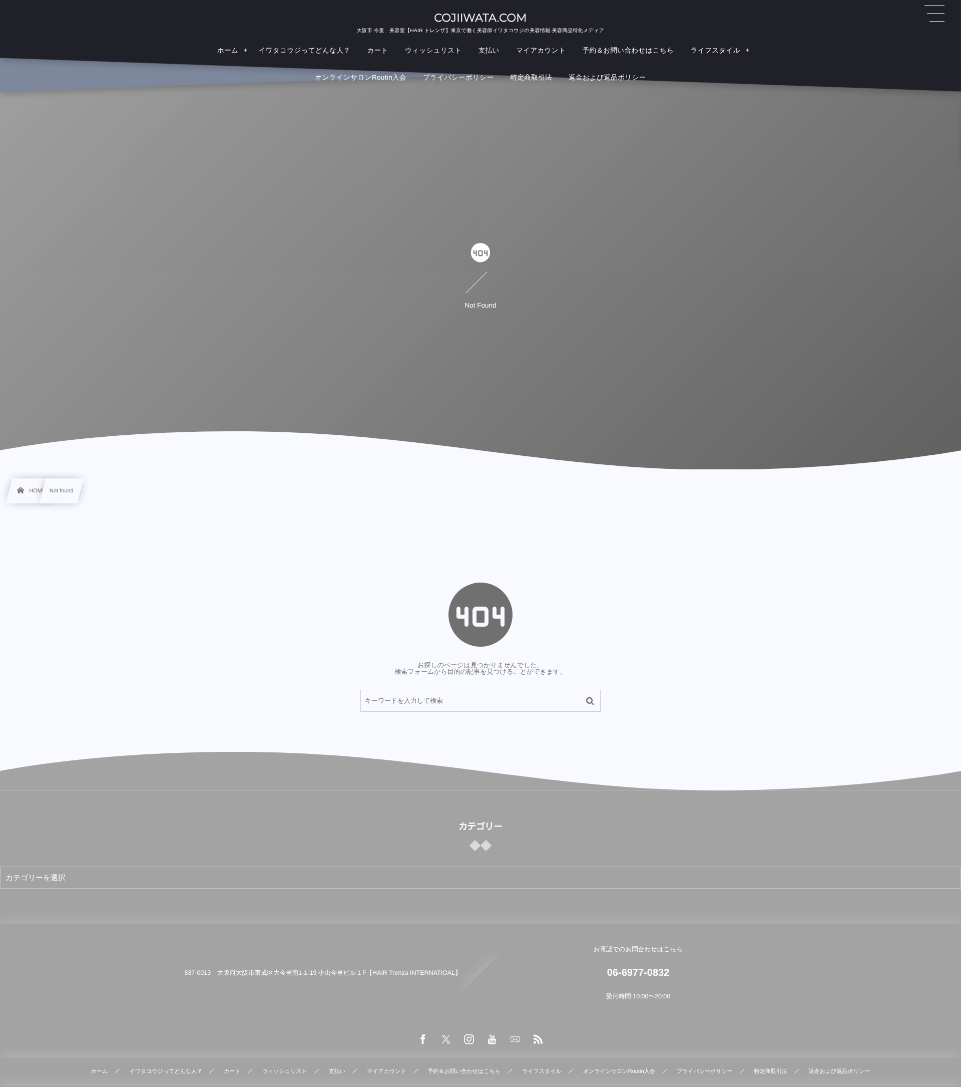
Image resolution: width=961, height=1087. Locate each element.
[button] (934, 13)
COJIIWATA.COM (480, 18)
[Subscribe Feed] (538, 1039)
